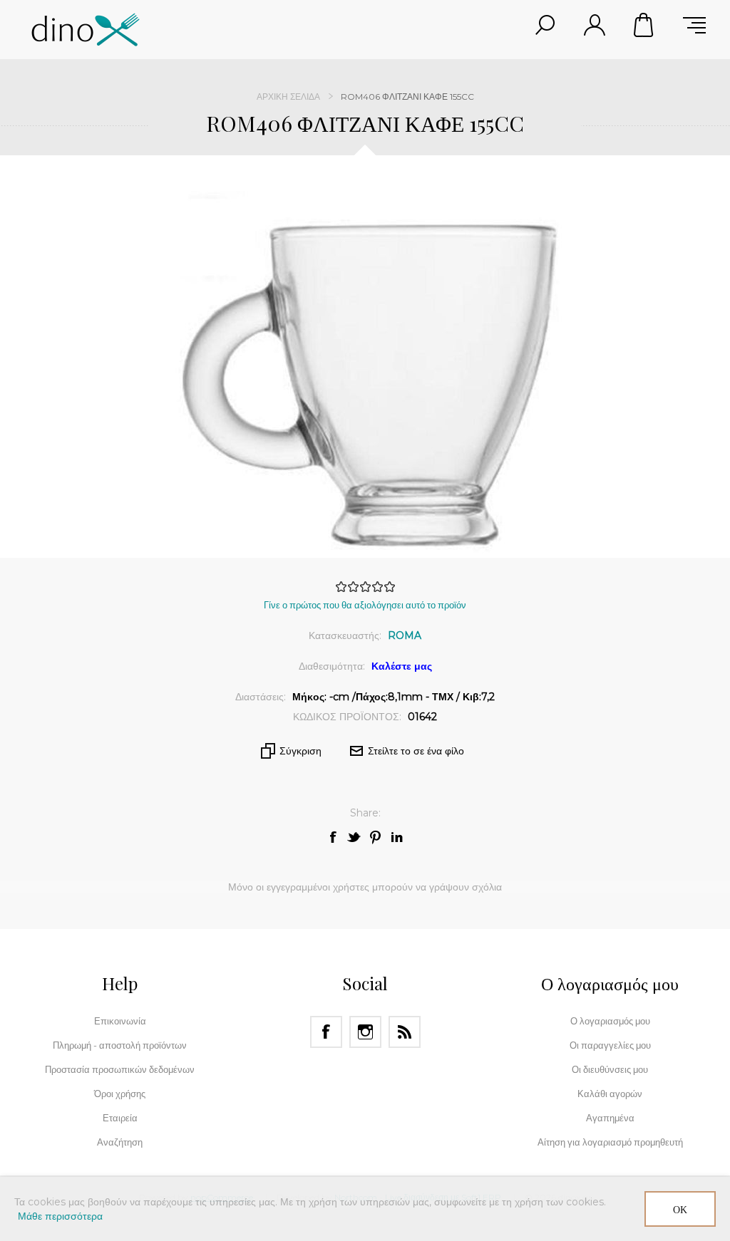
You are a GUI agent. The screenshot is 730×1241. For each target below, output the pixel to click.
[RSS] (405, 1032)
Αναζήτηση (120, 1142)
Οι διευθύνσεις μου (610, 1069)
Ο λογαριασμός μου (610, 1021)
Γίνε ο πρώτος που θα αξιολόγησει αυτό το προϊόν (365, 605)
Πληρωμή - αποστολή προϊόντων (120, 1045)
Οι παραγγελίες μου (610, 1045)
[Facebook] (326, 1032)
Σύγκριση (300, 750)
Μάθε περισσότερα (60, 1216)
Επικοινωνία (120, 1021)
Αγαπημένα (610, 1117)
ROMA (404, 635)
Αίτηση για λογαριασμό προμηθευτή (610, 1142)
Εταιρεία (120, 1117)
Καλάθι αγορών (644, 25)
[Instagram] (365, 1032)
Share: (365, 812)
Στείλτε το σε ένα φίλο (416, 750)
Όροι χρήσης (119, 1093)
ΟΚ (680, 1209)
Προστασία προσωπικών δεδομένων (120, 1069)
